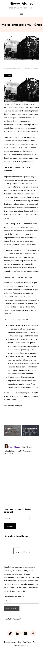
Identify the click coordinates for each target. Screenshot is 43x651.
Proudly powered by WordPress (17, 642)
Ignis (16, 645)
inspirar (17, 413)
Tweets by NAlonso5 (13, 619)
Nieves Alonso (22, 3)
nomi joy (18, 405)
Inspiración (8, 413)
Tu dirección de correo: (14, 596)
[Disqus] (21, 473)
